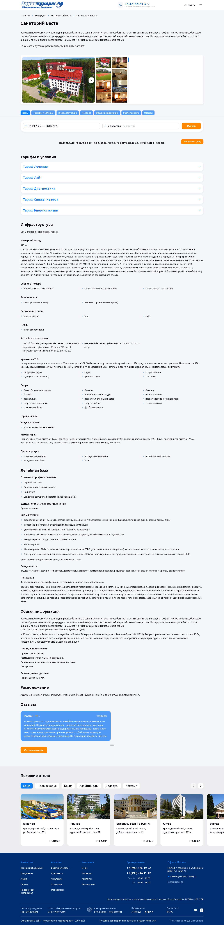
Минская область (61, 15)
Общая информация (107, 112)
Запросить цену (192, 141)
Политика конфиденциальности (186, 920)
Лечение (86, 112)
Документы (27, 873)
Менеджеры (57, 889)
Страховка (56, 884)
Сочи (26, 786)
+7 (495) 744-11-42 (139, 873)
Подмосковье (47, 786)
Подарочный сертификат (27, 891)
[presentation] (113, 80)
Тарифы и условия (43, 112)
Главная (25, 15)
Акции (24, 878)
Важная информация (32, 867)
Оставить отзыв (34, 750)
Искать (191, 126)
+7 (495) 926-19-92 (139, 867)
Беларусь (40, 15)
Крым (68, 786)
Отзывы (148, 112)
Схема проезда (175, 881)
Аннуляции (56, 878)
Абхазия (131, 786)
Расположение (131, 112)
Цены (25, 112)
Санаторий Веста (86, 15)
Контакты (87, 878)
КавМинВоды (89, 786)
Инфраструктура (67, 112)
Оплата (24, 884)
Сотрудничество (60, 867)
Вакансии (86, 873)
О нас (84, 867)
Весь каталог (89, 884)
